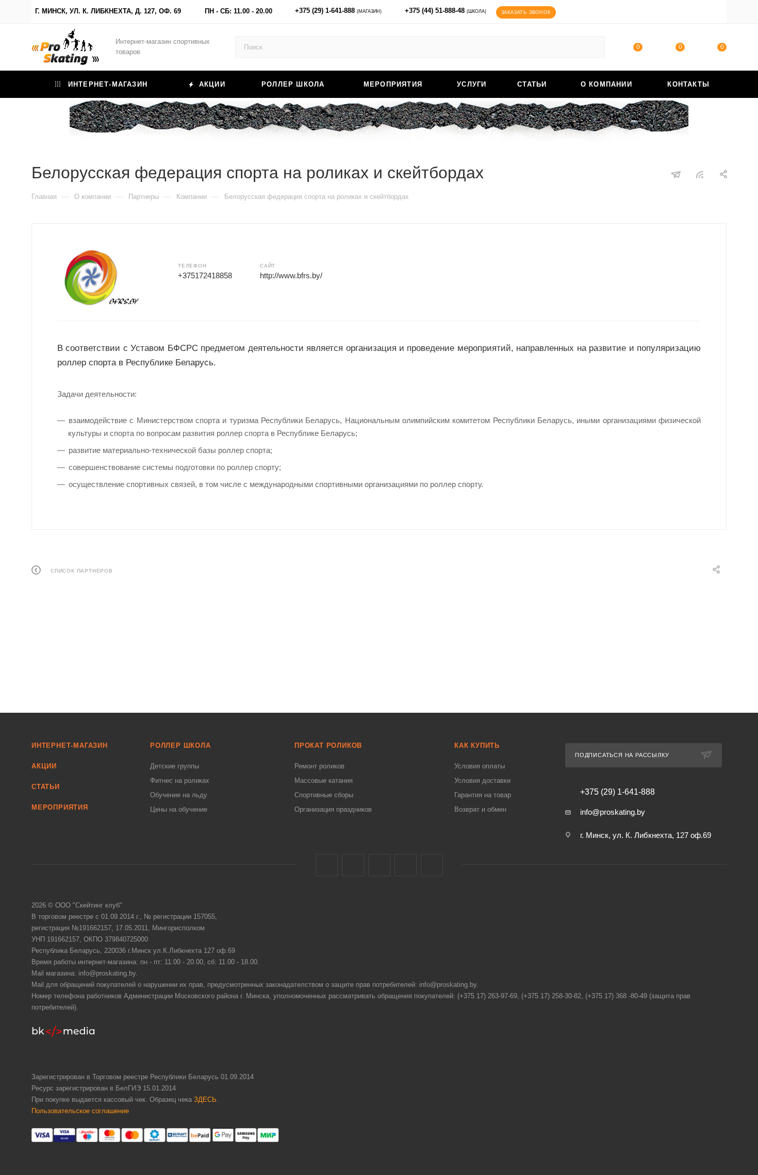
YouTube (405, 865)
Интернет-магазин (69, 745)
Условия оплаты (479, 766)
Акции (44, 766)
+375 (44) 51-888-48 (445, 10)
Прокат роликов (328, 745)
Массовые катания (323, 780)
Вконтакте (327, 865)
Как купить (477, 745)
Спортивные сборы (323, 795)
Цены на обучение (178, 809)
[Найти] (592, 47)
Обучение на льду (178, 795)
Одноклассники (432, 865)
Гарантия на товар (482, 795)
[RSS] (699, 174)
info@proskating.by (612, 812)
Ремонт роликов (319, 766)
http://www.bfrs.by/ (291, 275)
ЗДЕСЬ (205, 1099)
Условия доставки (482, 780)
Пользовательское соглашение (80, 1111)
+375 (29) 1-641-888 (338, 10)
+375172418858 (205, 275)
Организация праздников (333, 809)
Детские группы (174, 766)
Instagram (379, 865)
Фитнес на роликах (179, 780)
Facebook (353, 865)
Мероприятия (59, 807)
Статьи (45, 787)
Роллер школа (180, 745)
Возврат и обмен (480, 809)
